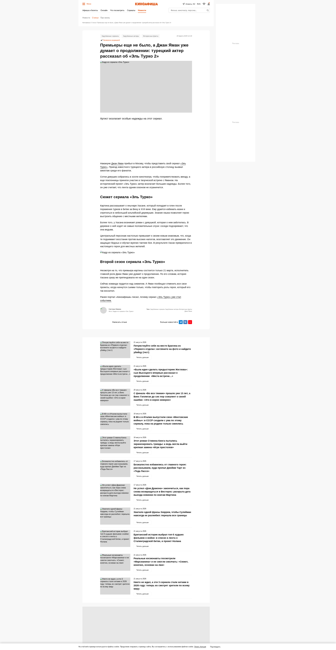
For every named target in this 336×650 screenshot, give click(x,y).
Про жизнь (105, 18)
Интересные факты (150, 36)
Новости (142, 10)
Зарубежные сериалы (110, 36)
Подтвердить (215, 647)
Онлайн (104, 10)
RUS (199, 4)
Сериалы (131, 10)
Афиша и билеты (90, 10)
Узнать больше (200, 647)
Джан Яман (117, 163)
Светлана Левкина (115, 309)
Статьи (95, 18)
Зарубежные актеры (131, 36)
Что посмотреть (117, 10)
